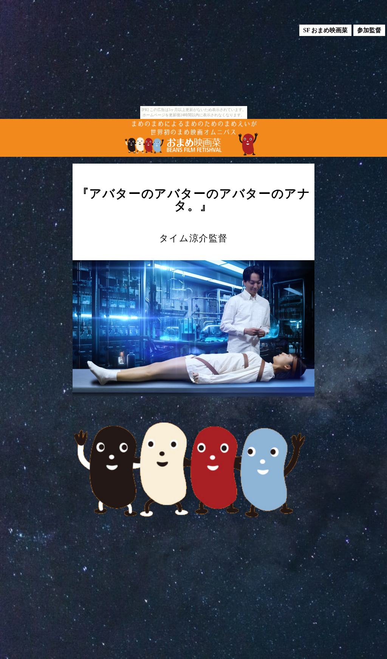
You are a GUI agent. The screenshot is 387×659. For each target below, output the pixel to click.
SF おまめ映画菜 (325, 30)
